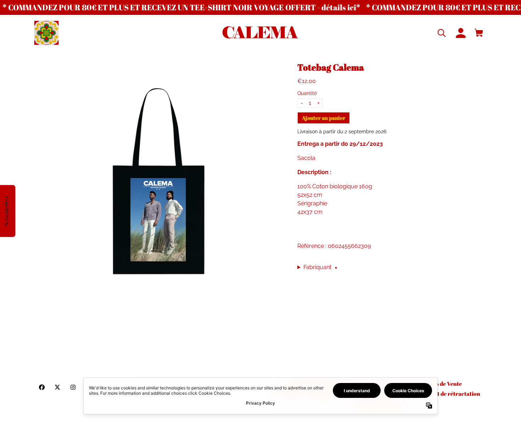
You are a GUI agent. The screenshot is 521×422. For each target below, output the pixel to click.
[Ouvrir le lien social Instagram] (73, 387)
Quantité (307, 93)
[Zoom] (158, 186)
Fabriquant (320, 267)
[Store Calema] (260, 33)
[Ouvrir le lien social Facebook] (42, 387)
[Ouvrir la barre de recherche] (442, 33)
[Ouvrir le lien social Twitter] (57, 387)
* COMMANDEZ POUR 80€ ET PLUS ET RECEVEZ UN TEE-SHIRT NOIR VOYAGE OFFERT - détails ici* (181, 7)
